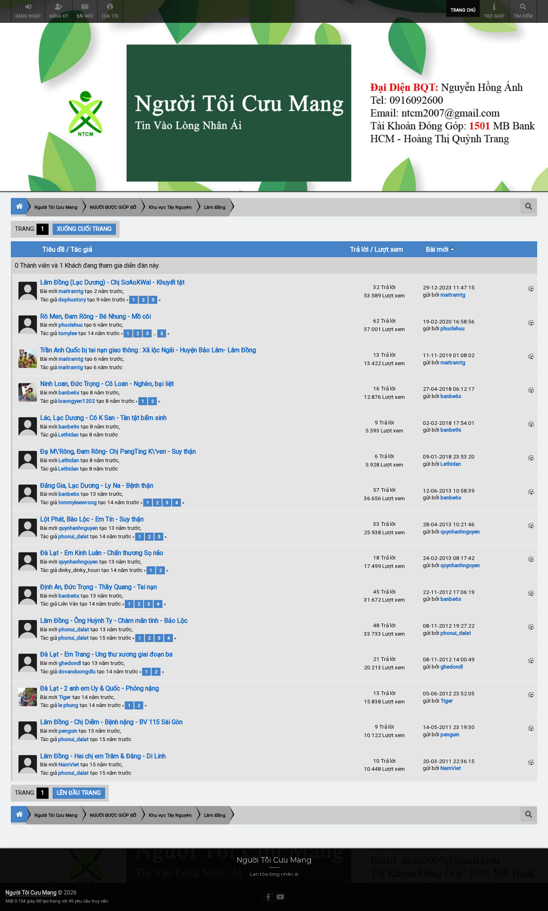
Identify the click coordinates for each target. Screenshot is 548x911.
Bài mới (438, 249)
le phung (68, 705)
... (155, 333)
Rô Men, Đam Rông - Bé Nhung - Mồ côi (95, 316)
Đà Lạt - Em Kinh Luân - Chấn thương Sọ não (101, 553)
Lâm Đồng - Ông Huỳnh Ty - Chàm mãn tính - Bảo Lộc (113, 620)
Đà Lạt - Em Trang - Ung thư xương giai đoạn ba (106, 654)
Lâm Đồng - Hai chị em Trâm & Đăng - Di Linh (103, 756)
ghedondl (70, 663)
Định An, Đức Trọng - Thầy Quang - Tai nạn (98, 587)
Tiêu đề (54, 249)
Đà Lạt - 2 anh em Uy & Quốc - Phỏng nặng (99, 688)
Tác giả (81, 249)
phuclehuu (71, 324)
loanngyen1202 (76, 401)
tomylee (67, 333)
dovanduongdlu (76, 671)
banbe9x (69, 426)
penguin (68, 730)
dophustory (72, 299)
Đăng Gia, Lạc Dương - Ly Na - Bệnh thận (96, 485)
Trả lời (359, 249)
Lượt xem (389, 249)
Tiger (65, 697)
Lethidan (68, 434)
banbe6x (69, 392)
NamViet (69, 764)
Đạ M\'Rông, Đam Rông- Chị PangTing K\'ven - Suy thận (118, 451)
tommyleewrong (77, 502)
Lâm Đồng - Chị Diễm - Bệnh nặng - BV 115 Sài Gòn (111, 722)
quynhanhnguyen (78, 528)
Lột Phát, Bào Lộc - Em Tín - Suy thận (92, 519)
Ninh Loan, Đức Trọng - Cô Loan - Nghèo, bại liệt (107, 384)
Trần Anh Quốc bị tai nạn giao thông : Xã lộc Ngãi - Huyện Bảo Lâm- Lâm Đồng (148, 350)
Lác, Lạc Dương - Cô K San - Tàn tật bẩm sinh (103, 418)
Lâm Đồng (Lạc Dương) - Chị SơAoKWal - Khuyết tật (112, 282)
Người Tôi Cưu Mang (31, 892)
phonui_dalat (73, 536)
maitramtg (71, 291)
